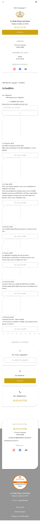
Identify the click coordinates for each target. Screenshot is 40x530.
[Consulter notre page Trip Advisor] (25, 69)
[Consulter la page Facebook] (20, 69)
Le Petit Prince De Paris (20, 485)
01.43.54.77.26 (20, 27)
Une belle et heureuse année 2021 (13, 146)
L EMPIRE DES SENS (16, 102)
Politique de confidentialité (20, 516)
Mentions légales (20, 512)
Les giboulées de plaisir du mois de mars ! (15, 255)
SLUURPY (18, 479)
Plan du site (20, 507)
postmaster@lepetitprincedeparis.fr (20, 438)
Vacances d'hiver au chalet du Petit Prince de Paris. (18, 284)
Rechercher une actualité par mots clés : (15, 104)
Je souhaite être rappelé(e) (20, 360)
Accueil (14, 83)
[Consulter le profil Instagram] (14, 69)
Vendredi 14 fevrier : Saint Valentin (13, 319)
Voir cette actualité (20, 155)
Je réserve (20, 32)
